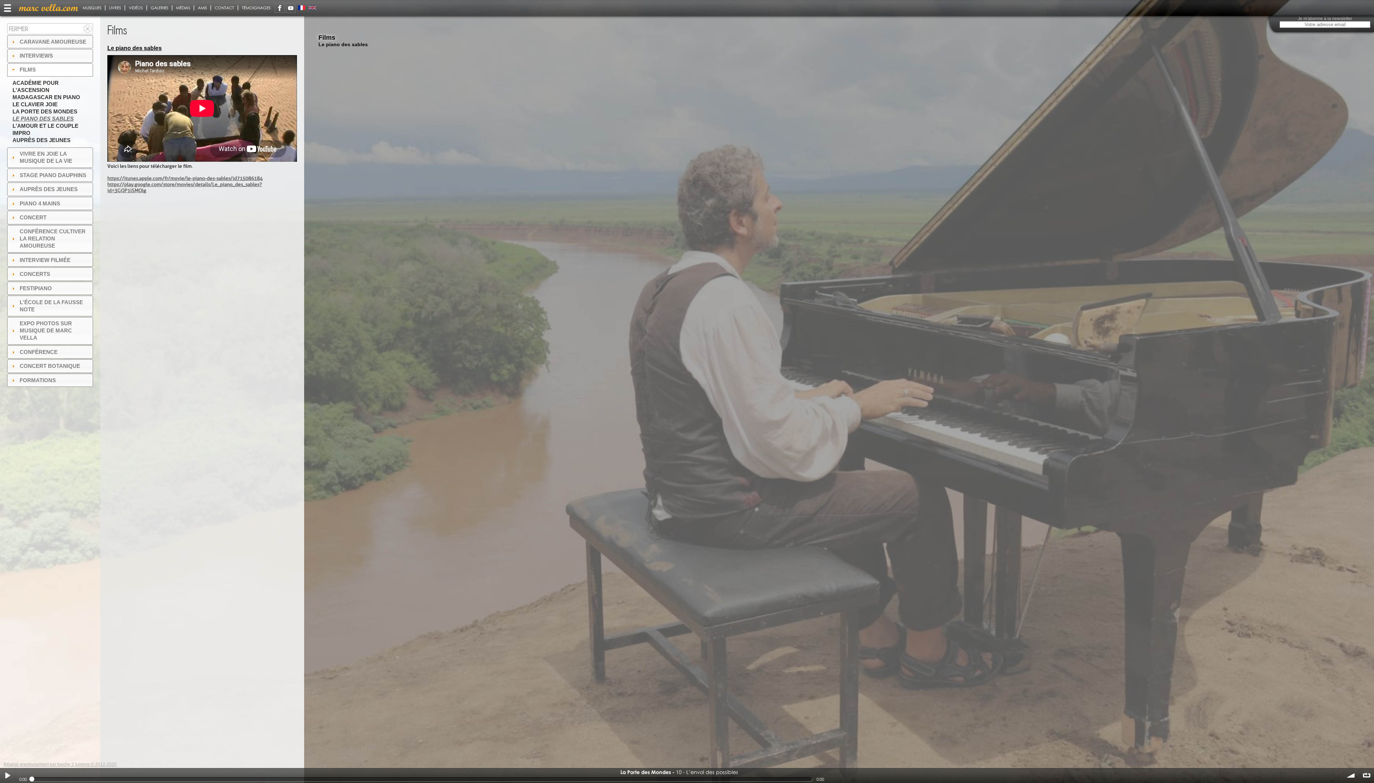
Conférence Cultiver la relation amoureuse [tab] (53, 238)
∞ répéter (1366, 775)
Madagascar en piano (46, 97)
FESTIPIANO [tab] (36, 288)
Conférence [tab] (39, 352)
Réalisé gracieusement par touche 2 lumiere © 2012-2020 (60, 764)
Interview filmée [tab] (45, 260)
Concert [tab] (33, 217)
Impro (21, 133)
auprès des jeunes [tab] (49, 189)
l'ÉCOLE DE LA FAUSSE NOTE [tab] (51, 305)
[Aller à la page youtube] (291, 8)
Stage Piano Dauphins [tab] (53, 175)
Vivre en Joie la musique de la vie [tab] (46, 157)
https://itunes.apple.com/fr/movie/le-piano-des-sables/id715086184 (185, 178)
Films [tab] (28, 70)
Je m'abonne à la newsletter (1325, 18)
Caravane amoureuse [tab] (53, 42)
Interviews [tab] (36, 56)
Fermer (18, 28)
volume (1351, 775)
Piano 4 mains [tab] (40, 203)
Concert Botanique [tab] (50, 366)
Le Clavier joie (35, 104)
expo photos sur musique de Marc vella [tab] (46, 330)
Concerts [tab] (35, 274)
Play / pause (7, 775)
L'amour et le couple (45, 126)
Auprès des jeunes (41, 140)
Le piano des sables (43, 119)
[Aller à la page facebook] (279, 8)
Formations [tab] (38, 380)
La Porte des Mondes (45, 111)
